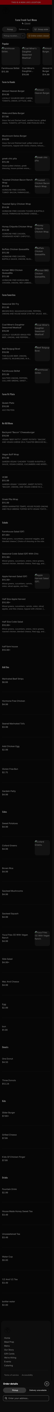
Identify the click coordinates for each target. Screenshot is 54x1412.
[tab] (15, 1390)
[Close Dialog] (47, 1384)
